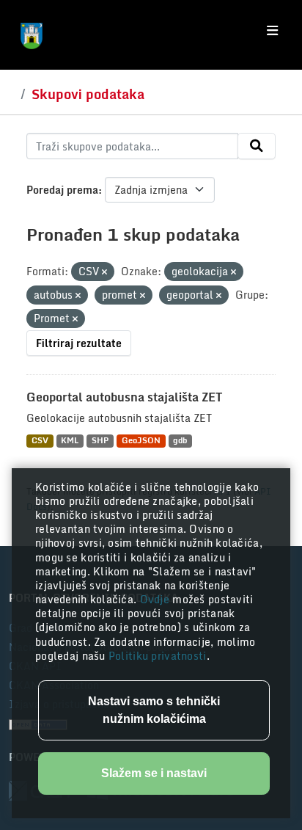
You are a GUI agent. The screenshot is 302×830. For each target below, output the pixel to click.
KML (69, 440)
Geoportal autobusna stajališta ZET (124, 397)
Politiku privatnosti (157, 655)
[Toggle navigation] (272, 31)
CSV (40, 440)
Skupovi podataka (88, 94)
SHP (100, 440)
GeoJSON (141, 440)
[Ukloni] (104, 272)
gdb (180, 440)
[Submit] (256, 146)
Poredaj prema (62, 189)
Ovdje (156, 599)
